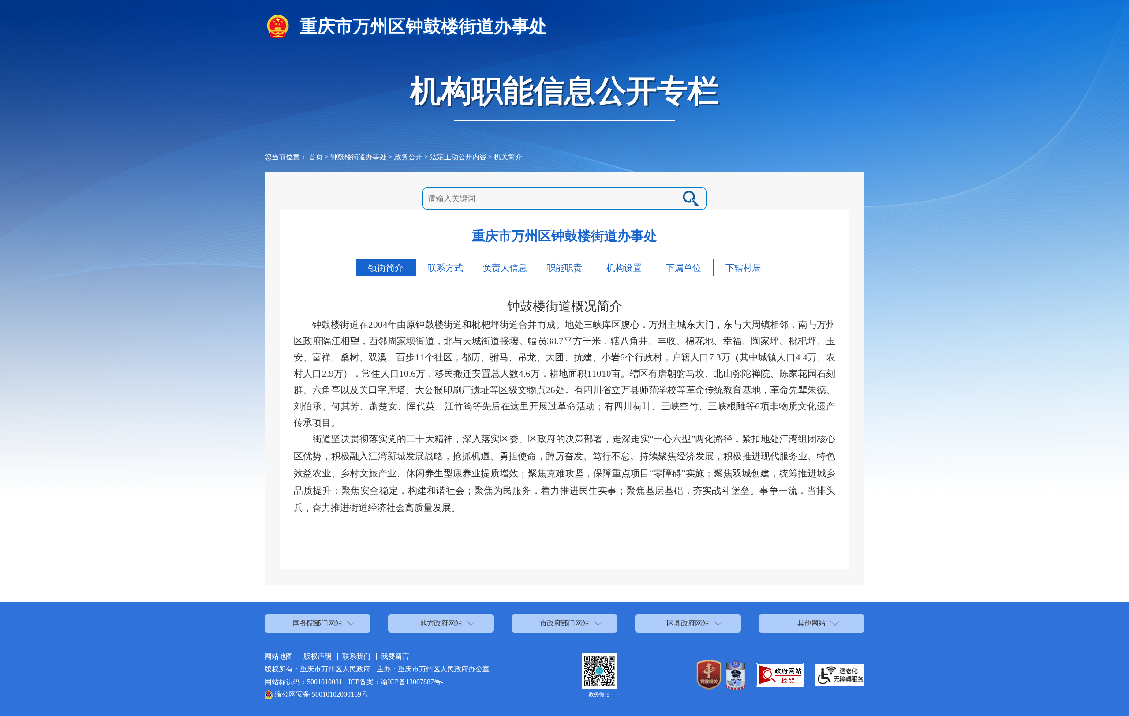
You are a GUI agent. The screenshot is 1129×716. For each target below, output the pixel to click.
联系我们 (356, 656)
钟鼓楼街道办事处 (358, 157)
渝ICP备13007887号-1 (414, 682)
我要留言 (395, 656)
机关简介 (508, 157)
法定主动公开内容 (458, 157)
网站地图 (279, 656)
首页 (316, 157)
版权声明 (317, 656)
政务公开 (408, 157)
